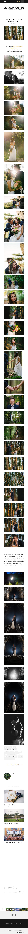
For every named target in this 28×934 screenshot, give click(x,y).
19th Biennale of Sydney (11, 823)
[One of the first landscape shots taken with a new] (17, 909)
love (14, 747)
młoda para (7, 749)
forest (6, 747)
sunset (20, 756)
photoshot (7, 751)
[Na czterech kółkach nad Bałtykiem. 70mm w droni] (4, 909)
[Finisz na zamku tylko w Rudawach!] (7, 909)
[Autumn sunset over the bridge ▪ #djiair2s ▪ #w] (20, 909)
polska (19, 751)
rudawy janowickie (9, 754)
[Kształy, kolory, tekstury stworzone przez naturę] (26, 909)
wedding (12, 758)
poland (14, 751)
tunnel (6, 758)
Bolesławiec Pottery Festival (13, 842)
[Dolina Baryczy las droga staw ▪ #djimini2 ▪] (23, 909)
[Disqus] (14, 869)
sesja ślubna (7, 756)
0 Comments (20, 764)
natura (14, 749)
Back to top (20, 932)
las (10, 747)
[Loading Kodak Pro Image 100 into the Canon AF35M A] (10, 909)
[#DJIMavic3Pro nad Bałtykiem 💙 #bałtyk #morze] (1, 909)
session (15, 756)
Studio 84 (19, 49)
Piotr (14, 773)
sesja (17, 754)
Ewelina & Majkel (9, 804)
